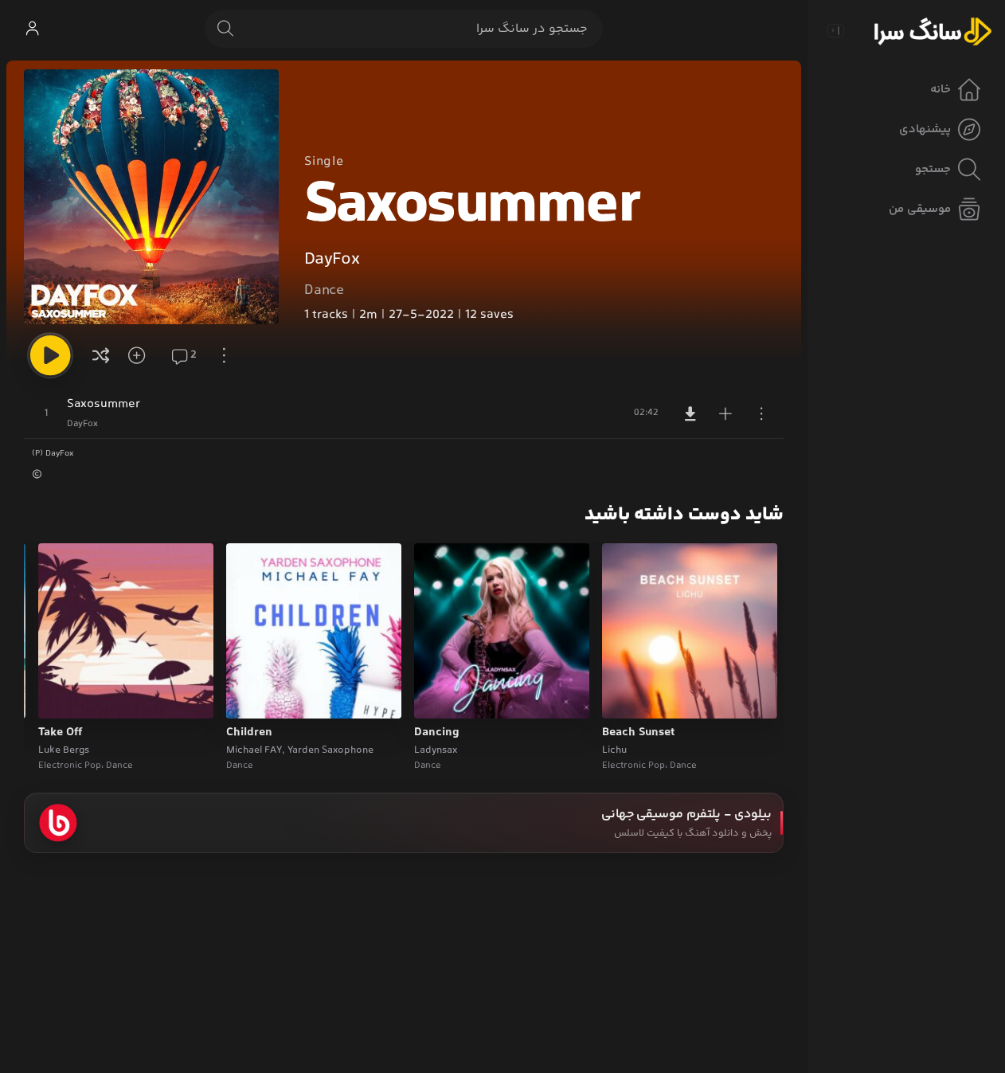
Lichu (614, 750)
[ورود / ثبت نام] (31, 28)
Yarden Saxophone (330, 750)
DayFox (331, 259)
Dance (324, 291)
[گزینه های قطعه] (761, 413)
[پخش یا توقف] (50, 355)
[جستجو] (225, 28)
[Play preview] (629, 696)
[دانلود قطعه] (690, 413)
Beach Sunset (638, 733)
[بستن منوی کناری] (835, 30)
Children (249, 733)
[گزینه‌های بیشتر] (224, 355)
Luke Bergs (63, 750)
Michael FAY (254, 750)
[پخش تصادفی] (101, 355)
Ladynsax (435, 750)
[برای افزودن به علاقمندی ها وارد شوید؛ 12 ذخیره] (141, 355)
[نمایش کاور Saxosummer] (151, 196)
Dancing (436, 733)
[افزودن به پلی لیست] (725, 413)
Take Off (60, 733)
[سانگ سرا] (932, 30)
